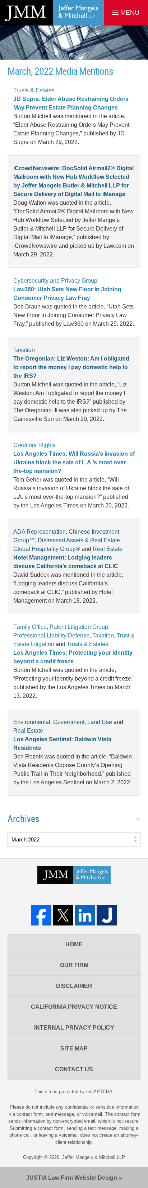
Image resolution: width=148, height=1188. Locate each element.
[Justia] (107, 915)
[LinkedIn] (85, 915)
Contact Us (74, 1069)
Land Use (99, 722)
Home (74, 944)
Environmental (31, 722)
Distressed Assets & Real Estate (79, 540)
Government (68, 722)
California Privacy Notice (74, 1007)
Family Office (30, 627)
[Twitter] (63, 915)
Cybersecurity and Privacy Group (55, 281)
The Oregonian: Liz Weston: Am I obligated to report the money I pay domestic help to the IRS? (71, 367)
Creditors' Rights (34, 445)
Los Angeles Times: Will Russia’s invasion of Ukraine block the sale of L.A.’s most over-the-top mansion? (74, 462)
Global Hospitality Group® (46, 549)
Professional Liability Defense (51, 635)
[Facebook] (41, 915)
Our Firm (74, 965)
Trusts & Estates (34, 90)
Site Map (74, 1048)
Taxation (24, 350)
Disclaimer (74, 986)
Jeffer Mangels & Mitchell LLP (93, 1157)
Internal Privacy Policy (74, 1028)
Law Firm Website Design (71, 1178)
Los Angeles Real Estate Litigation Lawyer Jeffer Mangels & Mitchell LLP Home (51, 12)
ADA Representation (39, 532)
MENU (129, 12)
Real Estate (107, 549)
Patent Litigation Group (79, 627)
